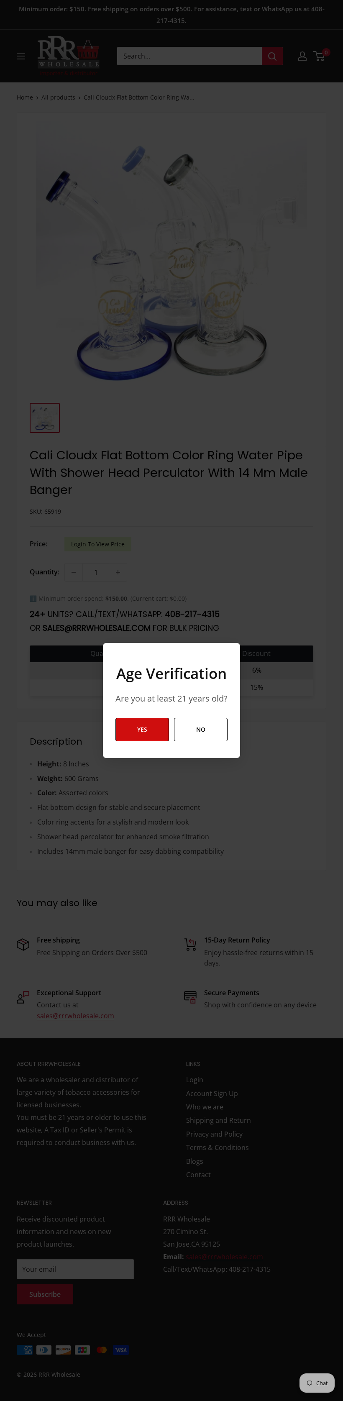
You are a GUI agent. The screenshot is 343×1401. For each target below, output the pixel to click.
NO (200, 729)
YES (142, 729)
